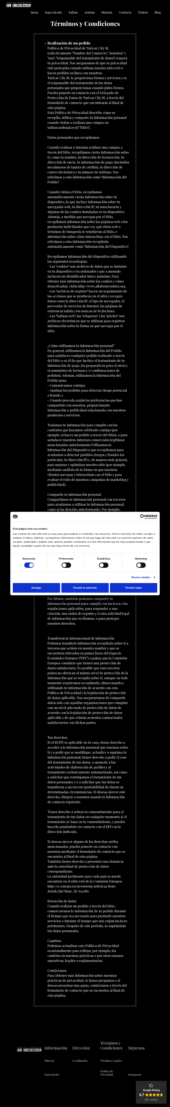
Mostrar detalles (141, 577)
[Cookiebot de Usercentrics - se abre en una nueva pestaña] (142, 516)
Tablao (73, 12)
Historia (106, 12)
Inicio (34, 12)
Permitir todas (133, 587)
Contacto (125, 12)
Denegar (36, 587)
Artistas (89, 12)
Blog (158, 12)
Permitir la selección (85, 587)
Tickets (143, 12)
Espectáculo (53, 12)
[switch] (66, 565)
